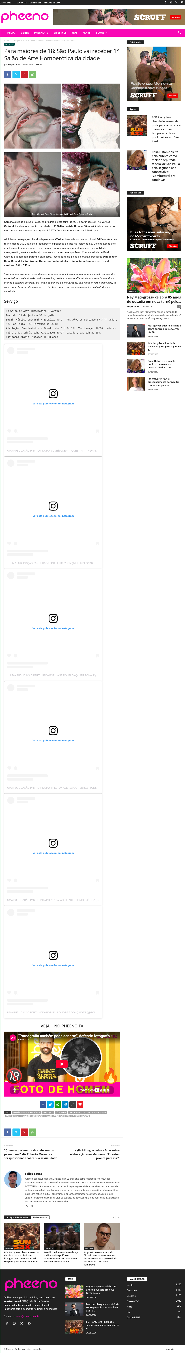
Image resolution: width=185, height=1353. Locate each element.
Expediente (35, 2)
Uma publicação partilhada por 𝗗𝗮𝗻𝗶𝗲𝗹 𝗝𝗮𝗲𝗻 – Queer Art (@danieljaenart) (59, 450)
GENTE (25, 32)
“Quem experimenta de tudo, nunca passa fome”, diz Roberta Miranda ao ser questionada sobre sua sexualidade (30, 1154)
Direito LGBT (133, 1317)
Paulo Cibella (12, 1116)
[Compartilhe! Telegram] (65, 1104)
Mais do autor (40, 1217)
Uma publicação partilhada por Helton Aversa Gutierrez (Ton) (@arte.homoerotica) (67, 787)
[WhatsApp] (32, 74)
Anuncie (22, 2)
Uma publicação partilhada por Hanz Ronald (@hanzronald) (53, 675)
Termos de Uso (52, 2)
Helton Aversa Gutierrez (95, 1113)
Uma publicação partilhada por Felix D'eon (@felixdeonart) (53, 563)
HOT (74, 32)
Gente (130, 1285)
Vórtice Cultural (81, 1116)
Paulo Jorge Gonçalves (32, 1116)
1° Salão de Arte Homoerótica (26, 1113)
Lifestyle (16, 40)
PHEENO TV (41, 32)
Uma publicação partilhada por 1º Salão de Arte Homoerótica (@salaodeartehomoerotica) (72, 900)
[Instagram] (171, 2)
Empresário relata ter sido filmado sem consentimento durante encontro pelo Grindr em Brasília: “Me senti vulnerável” (100, 1258)
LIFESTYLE (60, 32)
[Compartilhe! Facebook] (43, 1104)
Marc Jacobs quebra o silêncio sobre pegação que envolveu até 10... (164, 329)
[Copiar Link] (72, 1104)
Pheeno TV (133, 1301)
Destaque (9, 1248)
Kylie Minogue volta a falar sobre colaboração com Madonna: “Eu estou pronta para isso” (94, 1154)
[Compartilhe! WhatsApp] (58, 1104)
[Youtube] (182, 2)
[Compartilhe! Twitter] (50, 1104)
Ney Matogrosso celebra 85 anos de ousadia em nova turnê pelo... (154, 299)
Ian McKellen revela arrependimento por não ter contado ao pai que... (163, 382)
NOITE (87, 32)
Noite (129, 1306)
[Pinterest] (24, 74)
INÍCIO (11, 32)
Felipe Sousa (14, 64)
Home (6, 40)
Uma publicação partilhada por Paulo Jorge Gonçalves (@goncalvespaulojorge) (65, 1012)
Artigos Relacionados (17, 1217)
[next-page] (118, 1217)
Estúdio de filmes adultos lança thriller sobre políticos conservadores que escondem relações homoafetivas (61, 1257)
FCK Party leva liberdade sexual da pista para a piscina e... (164, 346)
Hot (128, 1312)
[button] (179, 33)
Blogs (100, 32)
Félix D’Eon (61, 1113)
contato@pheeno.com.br (26, 1316)
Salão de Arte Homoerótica (58, 1116)
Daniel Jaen (48, 1113)
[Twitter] (176, 2)
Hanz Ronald (75, 1113)
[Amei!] (80, 1104)
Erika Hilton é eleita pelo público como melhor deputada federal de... (161, 364)
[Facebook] (165, 2)
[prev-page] (113, 1217)
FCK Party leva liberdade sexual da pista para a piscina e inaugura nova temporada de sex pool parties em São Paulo (21, 1257)
